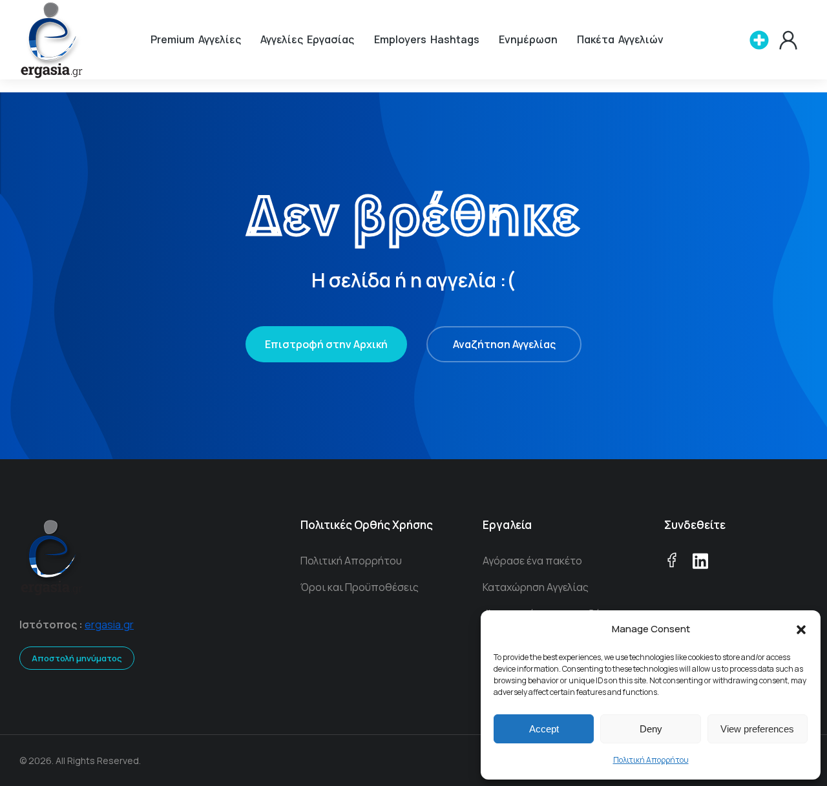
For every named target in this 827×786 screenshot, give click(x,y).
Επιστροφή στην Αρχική (326, 344)
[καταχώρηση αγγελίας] (759, 40)
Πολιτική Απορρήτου (651, 759)
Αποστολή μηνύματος (77, 658)
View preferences (757, 728)
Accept (544, 728)
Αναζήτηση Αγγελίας (504, 344)
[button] (801, 629)
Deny (651, 728)
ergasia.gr (109, 624)
